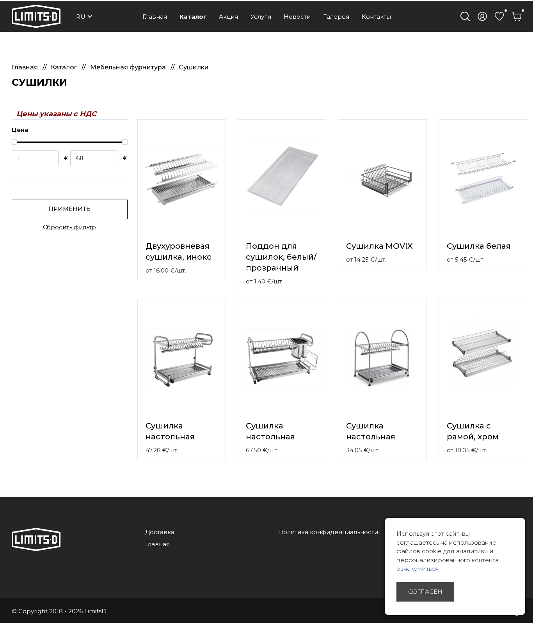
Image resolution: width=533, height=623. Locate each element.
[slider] (14, 142)
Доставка (159, 532)
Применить (69, 208)
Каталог (192, 16)
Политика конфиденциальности (328, 532)
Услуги (261, 16)
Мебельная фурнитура (128, 67)
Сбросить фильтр (69, 227)
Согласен (425, 591)
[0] (499, 16)
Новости (297, 16)
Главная (154, 16)
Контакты (376, 16)
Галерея (336, 16)
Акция (228, 16)
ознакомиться (417, 568)
